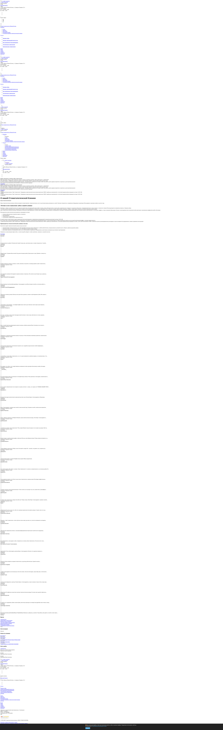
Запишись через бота (5, 641)
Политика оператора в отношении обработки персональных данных (14, 723)
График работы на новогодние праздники (9, 643)
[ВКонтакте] (3, 19)
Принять (87, 728)
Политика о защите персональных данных (8, 722)
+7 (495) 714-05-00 (5, 1)
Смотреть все (3, 648)
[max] (3, 21)
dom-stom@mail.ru (4, 5)
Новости (4, 30)
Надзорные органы (6, 32)
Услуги (1, 686)
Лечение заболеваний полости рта (7, 689)
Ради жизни (2, 637)
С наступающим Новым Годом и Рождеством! (10, 639)
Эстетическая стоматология (5, 691)
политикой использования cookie (99, 726)
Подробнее (2, 183)
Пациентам (2, 707)
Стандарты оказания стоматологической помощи (12, 33)
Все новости (3, 635)
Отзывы (2, 706)
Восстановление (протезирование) (7, 690)
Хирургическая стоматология (6, 692)
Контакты (2, 708)
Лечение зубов (3, 688)
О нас (4, 29)
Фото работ (5, 31)
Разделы (2, 700)
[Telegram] (3, 20)
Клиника (2, 693)
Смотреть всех (3, 619)
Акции (1, 704)
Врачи (1, 702)
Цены (1, 703)
